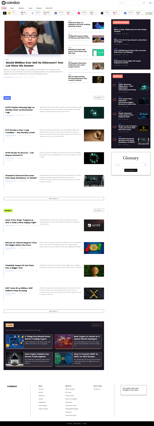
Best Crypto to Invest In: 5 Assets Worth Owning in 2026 (87, 339)
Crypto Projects (43, 408)
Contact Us (97, 389)
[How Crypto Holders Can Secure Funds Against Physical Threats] (14, 359)
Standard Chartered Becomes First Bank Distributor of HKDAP (127, 140)
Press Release (43, 405)
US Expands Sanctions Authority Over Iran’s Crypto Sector (77, 65)
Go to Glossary (130, 170)
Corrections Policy (70, 405)
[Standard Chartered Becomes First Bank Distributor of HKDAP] (143, 141)
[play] (4, 13)
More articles (53, 198)
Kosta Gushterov (8, 77)
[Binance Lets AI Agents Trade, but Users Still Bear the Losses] (143, 128)
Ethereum (41, 395)
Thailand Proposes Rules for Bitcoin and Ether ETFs (79, 37)
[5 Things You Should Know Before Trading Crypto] (14, 341)
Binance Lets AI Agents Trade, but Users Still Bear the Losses (128, 127)
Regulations (42, 402)
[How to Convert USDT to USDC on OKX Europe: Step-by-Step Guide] (63, 359)
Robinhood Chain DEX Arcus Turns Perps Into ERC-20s (77, 51)
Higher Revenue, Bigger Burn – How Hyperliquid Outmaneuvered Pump (127, 87)
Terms (85, 423)
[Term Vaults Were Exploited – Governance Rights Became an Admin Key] (143, 101)
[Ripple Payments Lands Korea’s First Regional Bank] (143, 115)
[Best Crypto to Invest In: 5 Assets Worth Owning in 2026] (63, 341)
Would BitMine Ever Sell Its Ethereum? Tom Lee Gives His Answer (34, 64)
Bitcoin (41, 392)
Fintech (41, 399)
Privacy (79, 423)
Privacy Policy (69, 395)
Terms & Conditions (71, 399)
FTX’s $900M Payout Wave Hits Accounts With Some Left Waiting (130, 51)
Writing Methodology (71, 408)
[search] (144, 3)
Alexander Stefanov (10, 135)
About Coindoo (70, 389)
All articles (98, 97)
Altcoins (41, 389)
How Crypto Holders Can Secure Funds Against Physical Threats (37, 356)
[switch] (151, 3)
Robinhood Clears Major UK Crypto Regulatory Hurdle (127, 62)
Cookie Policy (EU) (70, 415)
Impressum (68, 402)
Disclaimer (68, 412)
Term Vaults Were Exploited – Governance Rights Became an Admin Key (127, 101)
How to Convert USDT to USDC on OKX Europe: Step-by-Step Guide (86, 356)
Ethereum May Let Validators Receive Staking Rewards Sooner (79, 24)
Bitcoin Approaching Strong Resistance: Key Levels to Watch (77, 78)
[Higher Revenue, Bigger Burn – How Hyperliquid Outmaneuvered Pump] (143, 86)
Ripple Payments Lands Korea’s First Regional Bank (126, 115)
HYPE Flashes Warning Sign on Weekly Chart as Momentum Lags (19, 109)
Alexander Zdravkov (10, 181)
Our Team (68, 392)
